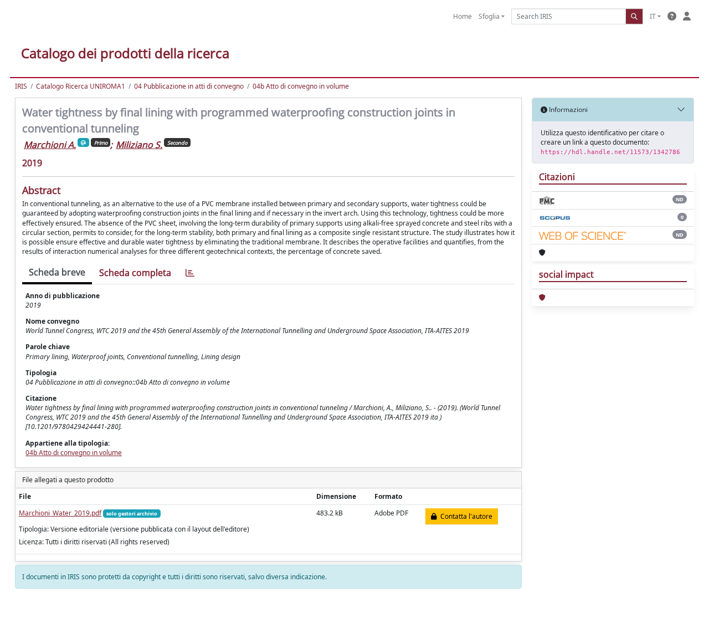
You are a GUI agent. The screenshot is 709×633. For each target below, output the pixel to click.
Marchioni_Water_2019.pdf (60, 513)
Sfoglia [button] (489, 16)
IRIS (21, 86)
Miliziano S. (139, 145)
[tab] (190, 273)
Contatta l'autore (464, 516)
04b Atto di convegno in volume (301, 86)
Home (462, 16)
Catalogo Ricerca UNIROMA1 (80, 86)
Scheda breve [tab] (57, 272)
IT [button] (653, 16)
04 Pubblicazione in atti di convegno (189, 86)
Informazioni (567, 109)
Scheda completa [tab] (135, 273)
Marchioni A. (50, 145)
